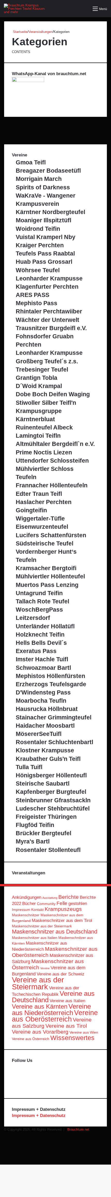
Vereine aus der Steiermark (38, 983)
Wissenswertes (72, 1037)
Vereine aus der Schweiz (60, 974)
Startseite (19, 32)
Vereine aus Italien (67, 1000)
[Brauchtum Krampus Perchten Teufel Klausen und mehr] (24, 9)
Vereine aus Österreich (30, 1039)
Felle (62, 903)
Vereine (45, 968)
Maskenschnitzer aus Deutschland (54, 931)
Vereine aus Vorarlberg (40, 1032)
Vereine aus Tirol (66, 1026)
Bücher (29, 903)
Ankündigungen (26, 897)
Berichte (68, 897)
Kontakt (37, 910)
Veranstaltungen (40, 32)
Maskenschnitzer (25, 915)
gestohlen (77, 903)
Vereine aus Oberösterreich (55, 1016)
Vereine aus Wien (83, 1032)
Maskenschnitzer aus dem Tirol (62, 920)
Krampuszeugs (63, 909)
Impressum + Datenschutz (39, 1115)
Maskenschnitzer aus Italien (34, 938)
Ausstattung (49, 897)
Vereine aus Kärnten (39, 1006)
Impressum (21, 910)
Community (46, 904)
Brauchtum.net (78, 1129)
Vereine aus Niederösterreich (51, 1009)
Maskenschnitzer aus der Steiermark (42, 926)
